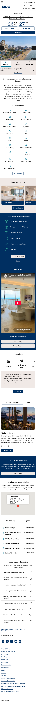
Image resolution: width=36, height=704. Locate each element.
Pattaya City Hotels (20, 629)
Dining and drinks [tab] (12, 402)
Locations (4, 629)
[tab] (6, 64)
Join (29, 8)
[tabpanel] (18, 70)
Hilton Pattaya (5, 631)
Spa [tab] (28, 402)
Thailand (11, 629)
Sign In (33, 8)
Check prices (22, 32)
